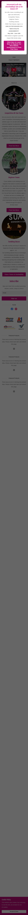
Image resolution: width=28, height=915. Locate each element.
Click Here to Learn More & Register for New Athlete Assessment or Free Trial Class (14, 45)
